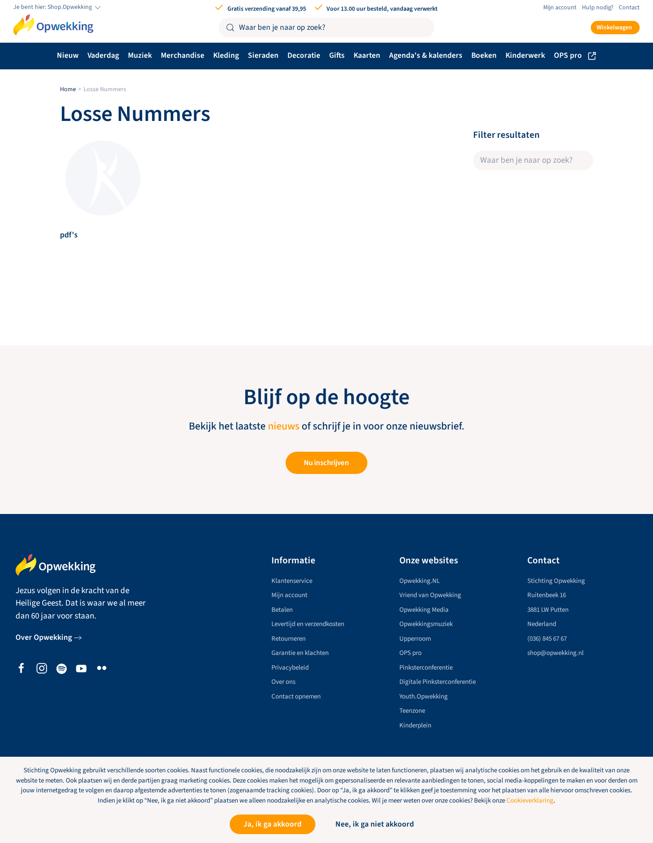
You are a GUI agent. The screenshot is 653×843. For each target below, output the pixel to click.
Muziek (140, 55)
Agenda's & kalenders (425, 55)
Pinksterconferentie (426, 667)
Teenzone (412, 710)
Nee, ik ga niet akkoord (374, 824)
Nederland (541, 624)
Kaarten (367, 55)
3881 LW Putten (548, 609)
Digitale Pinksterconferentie (437, 681)
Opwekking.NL (419, 581)
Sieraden (263, 55)
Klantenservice (291, 581)
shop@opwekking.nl (555, 653)
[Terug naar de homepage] (53, 25)
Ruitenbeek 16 (546, 595)
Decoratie (303, 55)
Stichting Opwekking (556, 581)
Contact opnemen (296, 696)
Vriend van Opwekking (430, 595)
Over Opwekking (44, 637)
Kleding (226, 55)
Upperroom (415, 638)
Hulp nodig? (597, 7)
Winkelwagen (614, 27)
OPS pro (568, 55)
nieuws (283, 426)
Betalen (282, 609)
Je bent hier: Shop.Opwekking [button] (53, 7)
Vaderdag (103, 55)
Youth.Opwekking (423, 696)
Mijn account (560, 7)
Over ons (283, 681)
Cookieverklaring (529, 800)
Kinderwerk (525, 55)
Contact (629, 7)
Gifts (337, 55)
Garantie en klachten (300, 653)
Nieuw (68, 55)
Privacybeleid (290, 667)
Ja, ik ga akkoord (272, 824)
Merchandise (182, 55)
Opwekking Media (424, 609)
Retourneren (288, 638)
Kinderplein (415, 725)
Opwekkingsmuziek (426, 624)
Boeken (484, 55)
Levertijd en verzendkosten (307, 624)
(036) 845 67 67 (547, 638)
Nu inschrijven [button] (326, 463)
